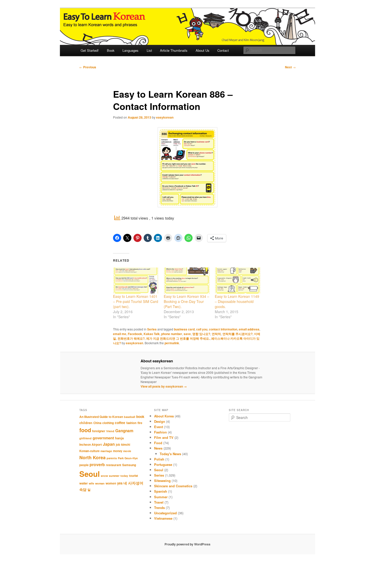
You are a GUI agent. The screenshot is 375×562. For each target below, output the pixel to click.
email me (119, 333)
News (158, 448)
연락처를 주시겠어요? (237, 333)
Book (111, 50)
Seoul (89, 473)
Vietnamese (163, 518)
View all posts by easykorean (164, 386)
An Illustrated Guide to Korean (101, 416)
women (111, 483)
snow (104, 476)
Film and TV (163, 437)
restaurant (113, 465)
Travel (159, 502)
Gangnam (124, 430)
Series (152, 329)
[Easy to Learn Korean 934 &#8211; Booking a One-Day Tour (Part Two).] (186, 280)
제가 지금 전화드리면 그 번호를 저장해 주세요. (178, 338)
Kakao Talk (152, 333)
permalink (172, 343)
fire (140, 422)
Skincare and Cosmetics (173, 485)
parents (112, 458)
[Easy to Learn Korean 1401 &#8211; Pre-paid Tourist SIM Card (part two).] (136, 280)
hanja (119, 438)
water (83, 483)
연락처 (216, 333)
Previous (87, 67)
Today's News (170, 453)
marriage (106, 451)
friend (110, 431)
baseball (129, 417)
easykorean (164, 117)
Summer (161, 496)
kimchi (125, 444)
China (97, 423)
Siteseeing (162, 480)
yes (119, 483)
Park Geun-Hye (128, 458)
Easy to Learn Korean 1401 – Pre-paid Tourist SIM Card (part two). (135, 301)
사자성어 (135, 483)
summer (114, 476)
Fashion (160, 432)
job (118, 444)
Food (158, 442)
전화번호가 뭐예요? (131, 338)
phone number (171, 333)
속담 (82, 489)
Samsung (129, 465)
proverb (97, 464)
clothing (108, 422)
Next (290, 67)
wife (91, 483)
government (103, 438)
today (124, 476)
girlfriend (85, 438)
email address (249, 329)
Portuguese (163, 464)
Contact (223, 50)
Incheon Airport (90, 444)
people (84, 465)
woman (100, 483)
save (187, 333)
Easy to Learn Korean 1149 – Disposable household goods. (237, 301)
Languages (130, 50)
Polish (159, 459)
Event (158, 426)
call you (201, 329)
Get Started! (90, 50)
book (140, 416)
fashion (131, 423)
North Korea (92, 457)
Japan (109, 444)
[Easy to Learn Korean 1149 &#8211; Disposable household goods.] (237, 280)
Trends (159, 507)
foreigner (98, 431)
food (85, 430)
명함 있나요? (201, 333)
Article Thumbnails (174, 50)
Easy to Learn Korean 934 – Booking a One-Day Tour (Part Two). (186, 301)
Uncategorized (165, 512)
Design (159, 421)
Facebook (135, 333)
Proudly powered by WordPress (187, 544)
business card (184, 329)
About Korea (164, 416)
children (85, 422)
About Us (202, 50)
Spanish (160, 491)
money (117, 451)
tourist (133, 476)
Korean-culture (89, 451)
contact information (223, 329)
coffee (120, 422)
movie (127, 451)
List (149, 50)
